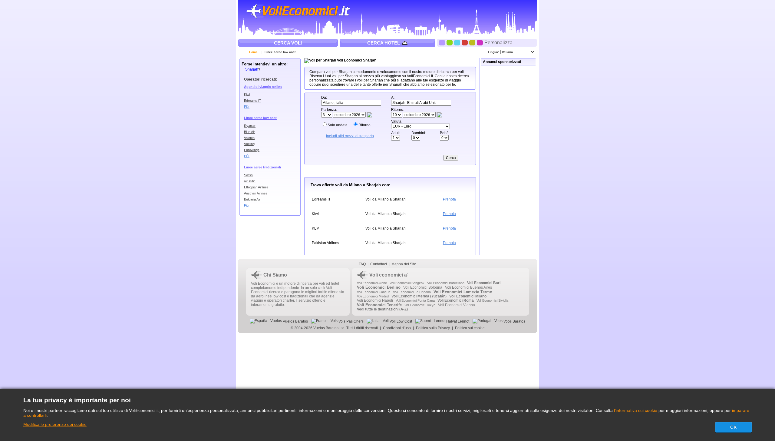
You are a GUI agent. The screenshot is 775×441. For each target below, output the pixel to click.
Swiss (248, 175)
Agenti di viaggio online (263, 86)
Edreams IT (252, 100)
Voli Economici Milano (467, 296)
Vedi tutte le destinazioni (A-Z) (382, 309)
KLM (315, 228)
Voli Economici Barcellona (445, 283)
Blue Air (249, 132)
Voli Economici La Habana (412, 292)
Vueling (249, 144)
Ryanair (250, 126)
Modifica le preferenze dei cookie (55, 424)
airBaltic (250, 181)
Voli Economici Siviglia (492, 300)
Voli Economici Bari (483, 283)
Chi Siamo (275, 274)
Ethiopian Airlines (256, 187)
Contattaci (378, 264)
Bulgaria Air (252, 199)
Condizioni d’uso (397, 328)
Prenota (449, 199)
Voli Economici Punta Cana (415, 300)
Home (253, 52)
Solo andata (338, 125)
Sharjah (251, 69)
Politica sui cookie (470, 328)
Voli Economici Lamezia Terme (463, 292)
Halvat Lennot (457, 321)
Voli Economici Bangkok (407, 283)
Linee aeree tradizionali (262, 167)
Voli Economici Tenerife (379, 305)
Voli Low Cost (400, 321)
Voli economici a (388, 274)
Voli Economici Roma (455, 300)
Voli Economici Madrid (373, 296)
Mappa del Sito (403, 264)
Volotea (249, 138)
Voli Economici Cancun (373, 292)
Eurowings (251, 150)
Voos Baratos (514, 321)
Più (246, 106)
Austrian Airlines (255, 193)
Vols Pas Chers (351, 321)
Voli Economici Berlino (379, 287)
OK (733, 427)
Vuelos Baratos (295, 321)
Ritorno (364, 125)
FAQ (362, 264)
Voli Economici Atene (372, 283)
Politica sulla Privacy (433, 328)
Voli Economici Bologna (422, 287)
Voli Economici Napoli (375, 300)
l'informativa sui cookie (635, 410)
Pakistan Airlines (325, 243)
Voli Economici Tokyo (419, 305)
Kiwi (247, 94)
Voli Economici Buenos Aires (468, 287)
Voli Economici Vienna (456, 305)
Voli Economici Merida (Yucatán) (419, 296)
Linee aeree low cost (280, 52)
